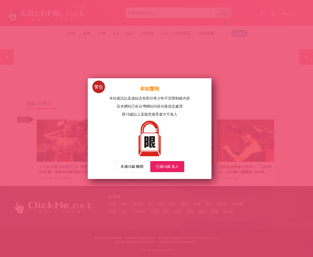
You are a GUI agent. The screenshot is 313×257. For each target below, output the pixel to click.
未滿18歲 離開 (132, 166)
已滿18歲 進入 (167, 166)
